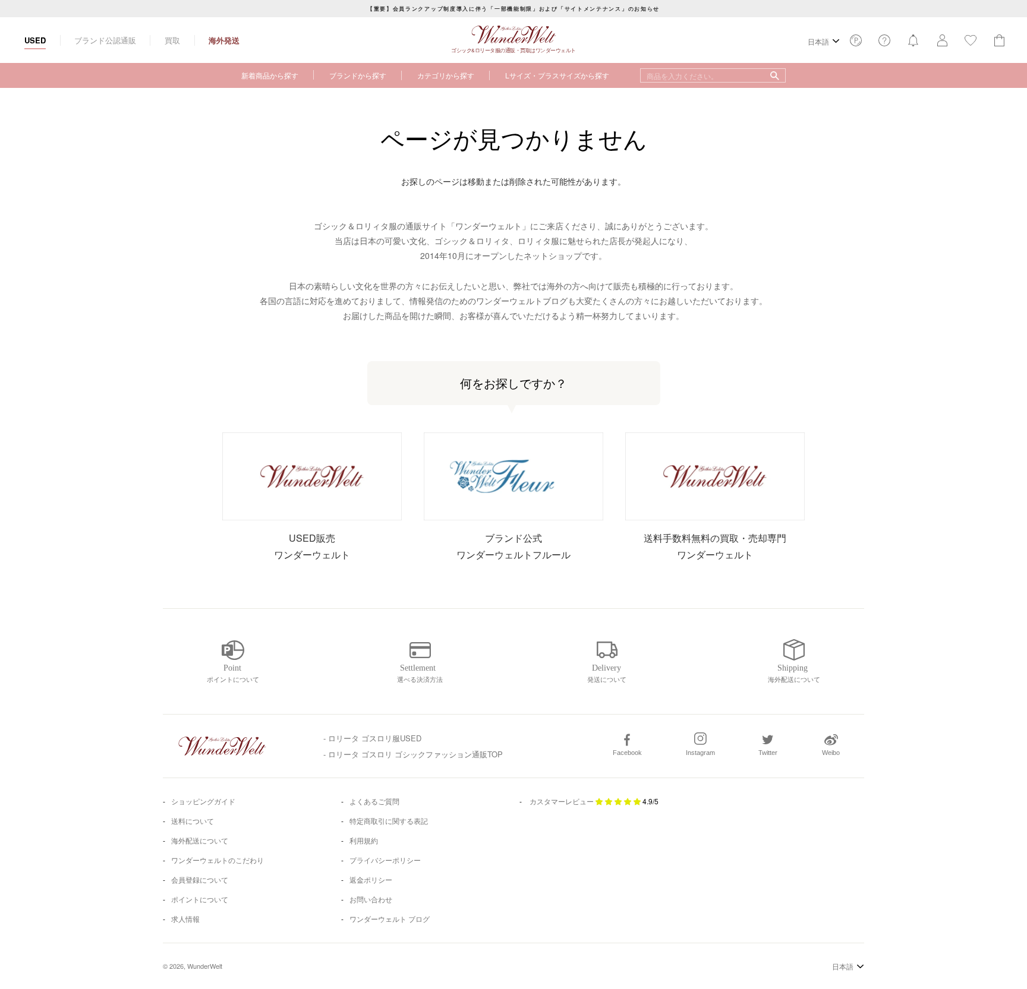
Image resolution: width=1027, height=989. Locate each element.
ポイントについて (199, 899)
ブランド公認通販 (105, 40)
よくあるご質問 (374, 801)
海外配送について (199, 840)
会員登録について (199, 879)
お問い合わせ (370, 899)
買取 (172, 40)
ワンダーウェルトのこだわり (217, 860)
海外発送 (224, 40)
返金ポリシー (370, 879)
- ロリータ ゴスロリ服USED (372, 738)
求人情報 (185, 919)
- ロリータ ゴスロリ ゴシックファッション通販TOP (413, 754)
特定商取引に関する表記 (388, 821)
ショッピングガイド (203, 801)
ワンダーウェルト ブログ (389, 919)
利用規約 (363, 840)
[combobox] (713, 75)
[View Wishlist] (856, 43)
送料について (192, 821)
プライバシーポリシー (385, 860)
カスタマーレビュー (562, 801)
